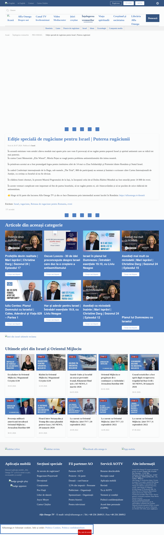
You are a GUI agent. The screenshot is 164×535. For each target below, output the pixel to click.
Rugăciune (116, 3)
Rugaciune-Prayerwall (47, 476)
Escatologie (101, 28)
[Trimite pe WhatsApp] (74, 129)
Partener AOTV (76, 471)
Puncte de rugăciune (71, 28)
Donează (152, 18)
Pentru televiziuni (77, 504)
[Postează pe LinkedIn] (90, 129)
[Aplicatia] (18, 481)
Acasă (7, 35)
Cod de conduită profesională (141, 500)
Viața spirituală (104, 18)
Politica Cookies (53, 527)
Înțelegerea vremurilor (88, 18)
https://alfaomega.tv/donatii (132, 195)
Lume (58, 28)
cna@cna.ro (154, 509)
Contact (31, 3)
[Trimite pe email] (97, 129)
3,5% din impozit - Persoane (82, 485)
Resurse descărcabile (110, 471)
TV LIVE (128, 3)
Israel (85, 28)
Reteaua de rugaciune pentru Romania (48, 204)
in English (21, 3)
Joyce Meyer (43, 499)
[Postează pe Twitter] (82, 129)
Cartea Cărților (42, 3)
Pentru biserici (75, 499)
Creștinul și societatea (119, 18)
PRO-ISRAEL (37, 35)
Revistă (103, 485)
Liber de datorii (44, 495)
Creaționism (42, 485)
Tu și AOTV (106, 490)
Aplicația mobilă (108, 480)
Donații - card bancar (78, 480)
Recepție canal (107, 476)
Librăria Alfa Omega (136, 20)
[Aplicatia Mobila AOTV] (18, 486)
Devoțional (42, 480)
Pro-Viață (41, 490)
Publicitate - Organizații (80, 490)
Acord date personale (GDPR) (110, 506)
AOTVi (139, 3)
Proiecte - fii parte (77, 476)
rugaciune (24, 204)
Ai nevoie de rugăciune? (48, 471)
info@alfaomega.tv (74, 514)
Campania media (115, 28)
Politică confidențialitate (111, 499)
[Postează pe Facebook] (67, 129)
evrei (70, 204)
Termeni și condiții (109, 495)
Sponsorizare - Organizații (81, 495)
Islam (92, 28)
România (49, 28)
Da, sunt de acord (84, 532)
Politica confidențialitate (73, 527)
